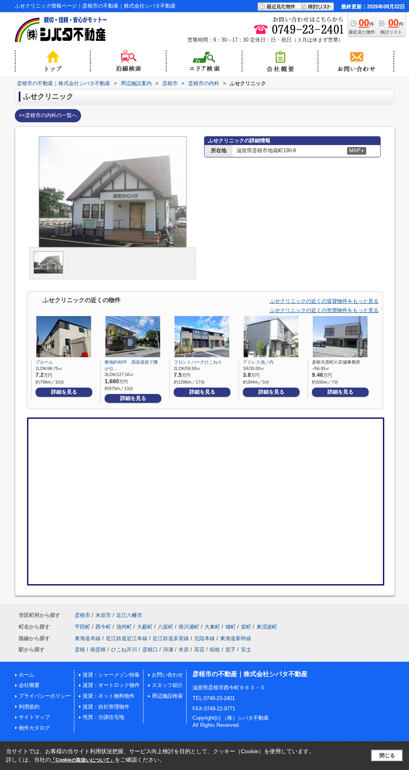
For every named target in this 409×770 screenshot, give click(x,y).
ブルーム (44, 362)
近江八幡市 (129, 615)
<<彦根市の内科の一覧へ (48, 115)
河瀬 (168, 650)
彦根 (80, 650)
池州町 (124, 627)
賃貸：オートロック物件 (111, 685)
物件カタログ (34, 728)
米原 (184, 650)
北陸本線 (204, 638)
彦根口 (150, 650)
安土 (246, 650)
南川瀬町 (189, 627)
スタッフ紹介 (167, 685)
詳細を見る (64, 392)
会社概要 (29, 685)
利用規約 (29, 707)
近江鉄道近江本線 (126, 638)
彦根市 (82, 615)
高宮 (199, 650)
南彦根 (98, 650)
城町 (230, 627)
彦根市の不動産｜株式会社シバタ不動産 (250, 674)
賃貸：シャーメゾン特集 (111, 675)
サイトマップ (34, 717)
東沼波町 (266, 627)
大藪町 (145, 627)
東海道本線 (88, 638)
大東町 (212, 627)
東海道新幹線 (235, 638)
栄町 (246, 627)
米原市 (103, 615)
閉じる (387, 755)
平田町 (82, 627)
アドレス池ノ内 (258, 362)
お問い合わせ (167, 675)
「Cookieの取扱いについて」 (83, 760)
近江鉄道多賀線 (171, 638)
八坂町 (165, 627)
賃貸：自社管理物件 (106, 707)
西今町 (103, 627)
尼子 (230, 650)
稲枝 (215, 650)
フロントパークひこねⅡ (198, 362)
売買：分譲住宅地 (103, 717)
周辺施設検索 (167, 696)
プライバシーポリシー (45, 696)
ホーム (26, 675)
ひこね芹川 (124, 650)
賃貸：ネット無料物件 (109, 696)
